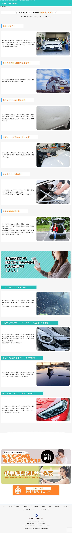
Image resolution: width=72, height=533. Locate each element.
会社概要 (57, 506)
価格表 (43, 506)
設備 (50, 506)
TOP (4, 506)
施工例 (10, 506)
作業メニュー (27, 506)
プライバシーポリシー (30, 509)
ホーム (1, 6)
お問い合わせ (66, 506)
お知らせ (18, 506)
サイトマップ (43, 509)
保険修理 (36, 506)
